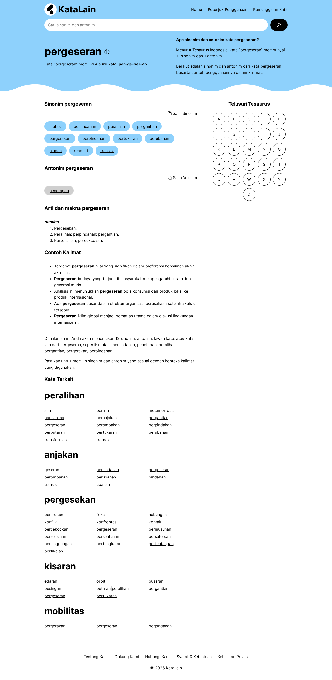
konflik (50, 521)
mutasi (55, 126)
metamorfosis (161, 410)
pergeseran (54, 425)
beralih (102, 410)
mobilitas (64, 611)
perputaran (54, 432)
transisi (107, 150)
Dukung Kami (127, 656)
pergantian (147, 126)
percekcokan (56, 529)
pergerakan (59, 138)
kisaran (60, 566)
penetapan (59, 190)
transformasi (56, 439)
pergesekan (70, 499)
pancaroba (54, 417)
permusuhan (160, 529)
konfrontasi (106, 521)
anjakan (61, 454)
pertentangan (161, 543)
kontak (155, 521)
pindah (55, 150)
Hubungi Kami (158, 656)
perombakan (108, 425)
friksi (100, 514)
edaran (50, 581)
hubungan (158, 514)
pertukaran (127, 138)
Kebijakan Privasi (233, 656)
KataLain (77, 9)
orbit (100, 581)
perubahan (159, 138)
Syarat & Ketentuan (194, 656)
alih (47, 410)
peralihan (116, 126)
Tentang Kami (96, 656)
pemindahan (85, 126)
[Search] (279, 25)
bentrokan (53, 514)
